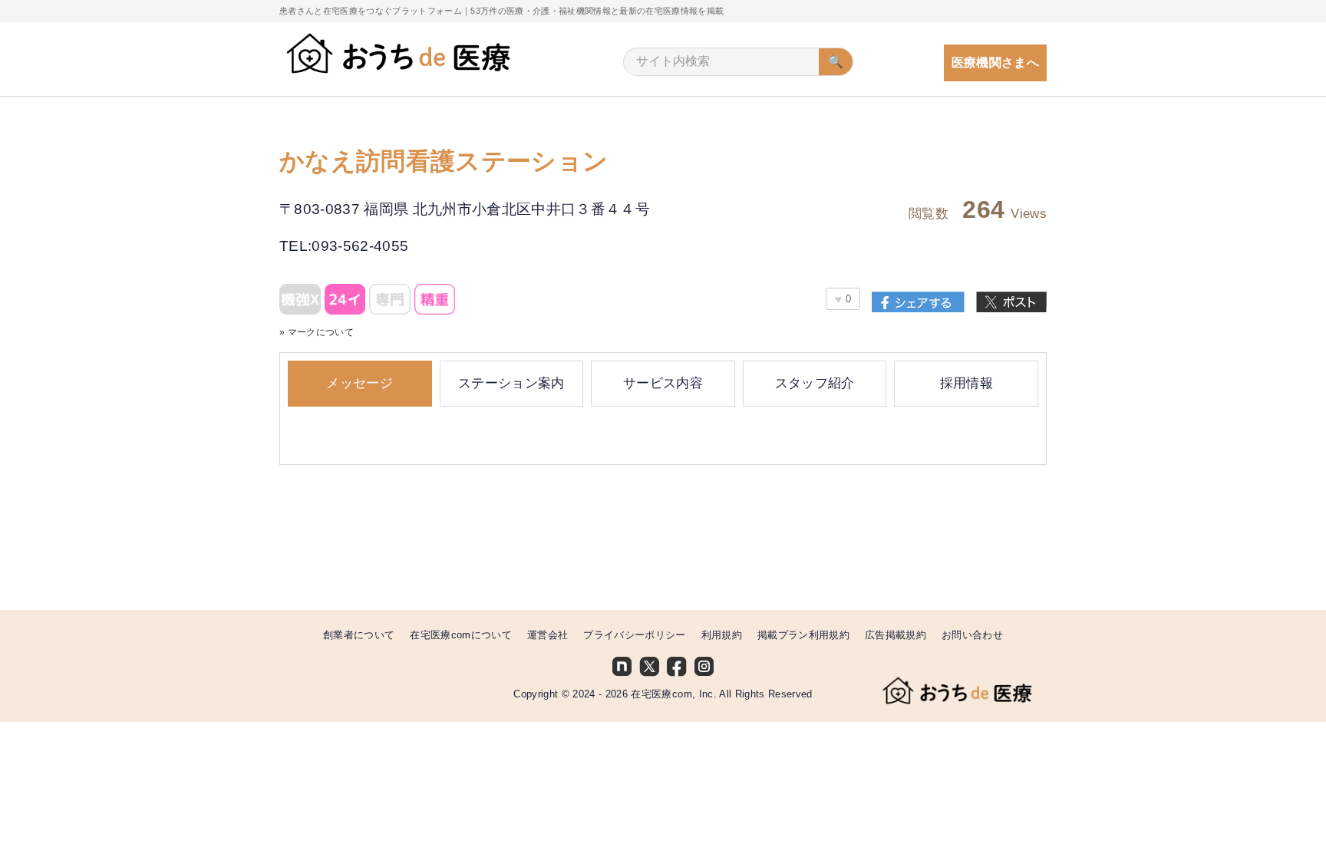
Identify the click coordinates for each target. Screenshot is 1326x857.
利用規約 (721, 635)
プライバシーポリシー (634, 635)
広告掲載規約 (895, 635)
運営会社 (547, 635)
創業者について (358, 635)
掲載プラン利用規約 (803, 635)
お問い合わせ (972, 635)
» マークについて (316, 332)
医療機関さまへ (995, 62)
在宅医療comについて (461, 635)
